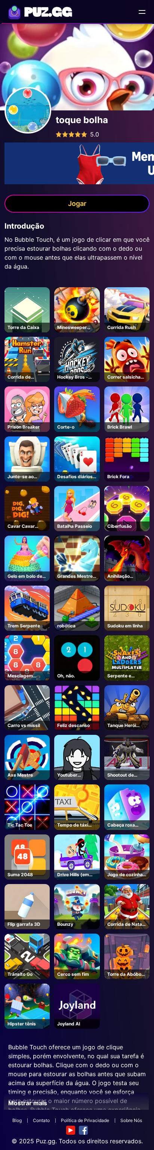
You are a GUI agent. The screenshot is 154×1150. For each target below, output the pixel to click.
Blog (17, 1120)
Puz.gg (45, 1141)
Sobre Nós (131, 1120)
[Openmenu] (142, 11)
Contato (41, 1120)
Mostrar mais (27, 1103)
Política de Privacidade (85, 1120)
